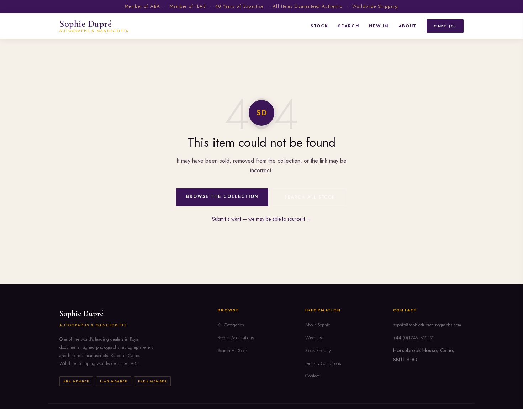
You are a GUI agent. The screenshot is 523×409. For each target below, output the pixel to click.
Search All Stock (309, 197)
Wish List (314, 337)
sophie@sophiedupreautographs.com (427, 324)
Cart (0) (445, 25)
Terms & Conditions (323, 363)
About (407, 25)
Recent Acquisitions (236, 337)
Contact (312, 375)
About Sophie (317, 324)
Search (348, 25)
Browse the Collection (222, 196)
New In (378, 25)
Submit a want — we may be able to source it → (261, 218)
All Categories (231, 324)
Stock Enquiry (318, 350)
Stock (319, 25)
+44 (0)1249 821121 (414, 337)
